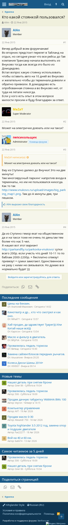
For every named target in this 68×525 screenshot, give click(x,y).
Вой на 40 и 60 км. (20, 438)
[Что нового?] (56, 4)
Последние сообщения (20, 297)
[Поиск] (63, 4)
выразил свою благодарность (25, 204)
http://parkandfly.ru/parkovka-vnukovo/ (28, 249)
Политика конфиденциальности (22, 513)
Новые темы (12, 376)
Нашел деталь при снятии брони (30, 382)
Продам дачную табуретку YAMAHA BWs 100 (37, 399)
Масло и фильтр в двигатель (27, 337)
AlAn (6, 22)
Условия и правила (14, 510)
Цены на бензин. (19, 303)
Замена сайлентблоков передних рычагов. (36, 354)
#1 (64, 42)
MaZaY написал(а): (15, 157)
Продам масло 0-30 (20, 417)
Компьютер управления (24, 408)
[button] (4, 4)
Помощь (49, 513)
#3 (64, 149)
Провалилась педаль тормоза (28, 345)
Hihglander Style (14, 505)
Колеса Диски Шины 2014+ (25, 363)
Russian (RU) (36, 505)
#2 (64, 121)
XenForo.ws (43, 520)
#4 (64, 227)
